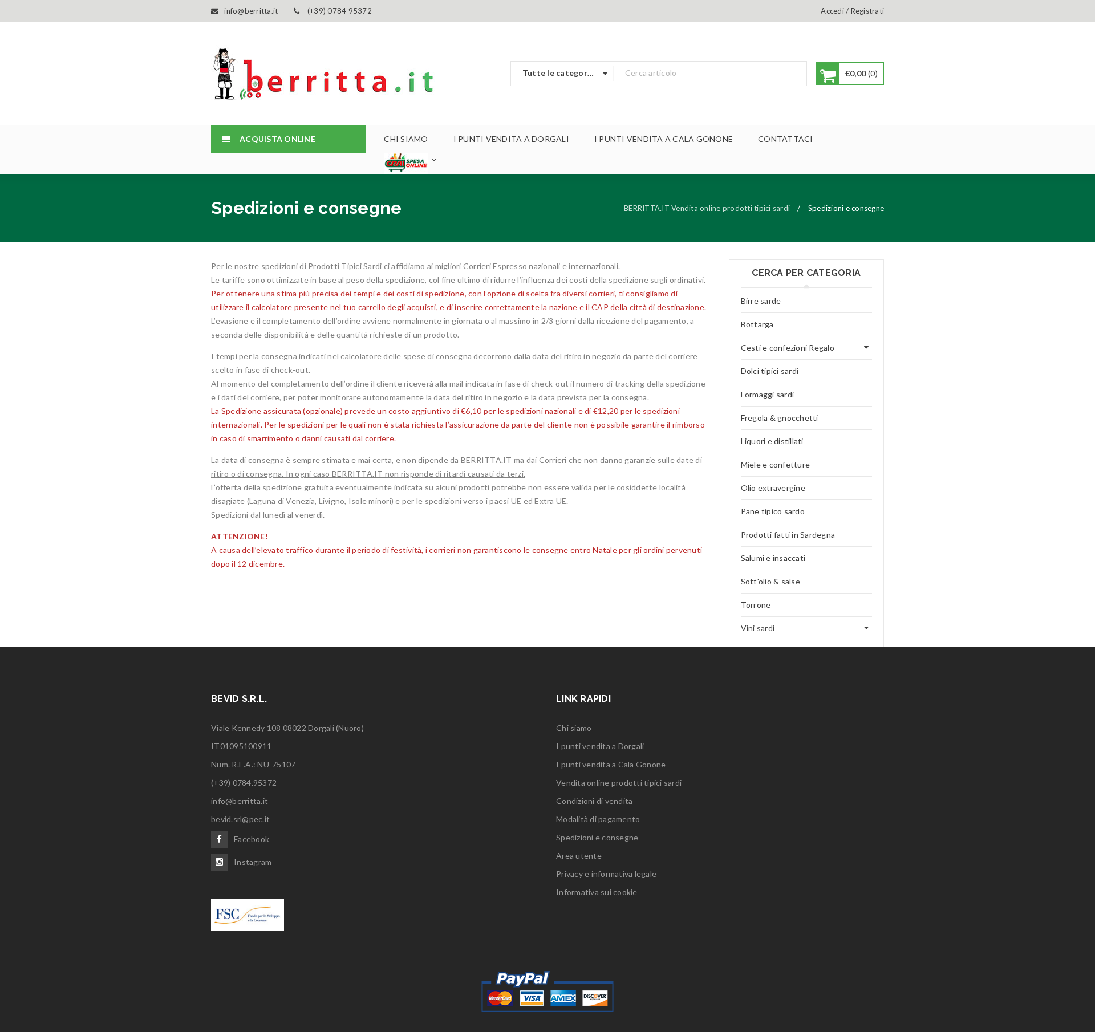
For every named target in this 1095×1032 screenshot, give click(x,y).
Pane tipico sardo (773, 511)
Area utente (579, 855)
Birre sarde (761, 301)
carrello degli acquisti (397, 307)
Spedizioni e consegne (597, 837)
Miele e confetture (775, 464)
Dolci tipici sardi (770, 371)
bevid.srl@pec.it (240, 819)
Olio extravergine (773, 488)
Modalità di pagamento (598, 819)
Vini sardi (758, 628)
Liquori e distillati (772, 441)
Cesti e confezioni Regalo (787, 347)
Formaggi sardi (767, 394)
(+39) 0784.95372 (244, 782)
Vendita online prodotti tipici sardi (619, 782)
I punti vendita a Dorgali (600, 746)
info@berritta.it (239, 801)
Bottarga (757, 324)
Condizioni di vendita (594, 801)
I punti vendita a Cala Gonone (611, 764)
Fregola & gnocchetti (779, 417)
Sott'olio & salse (770, 581)
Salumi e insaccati (773, 558)
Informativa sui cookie (597, 892)
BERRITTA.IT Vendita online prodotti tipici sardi (707, 208)
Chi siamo (573, 728)
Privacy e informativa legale (606, 874)
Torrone (756, 605)
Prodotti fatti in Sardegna (788, 534)
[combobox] (562, 74)
